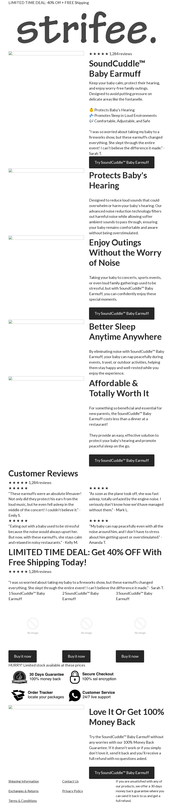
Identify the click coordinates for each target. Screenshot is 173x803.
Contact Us (70, 781)
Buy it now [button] (22, 656)
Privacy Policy (72, 791)
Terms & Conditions (22, 801)
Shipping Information (23, 781)
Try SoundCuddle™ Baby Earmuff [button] (122, 162)
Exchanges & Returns (23, 791)
